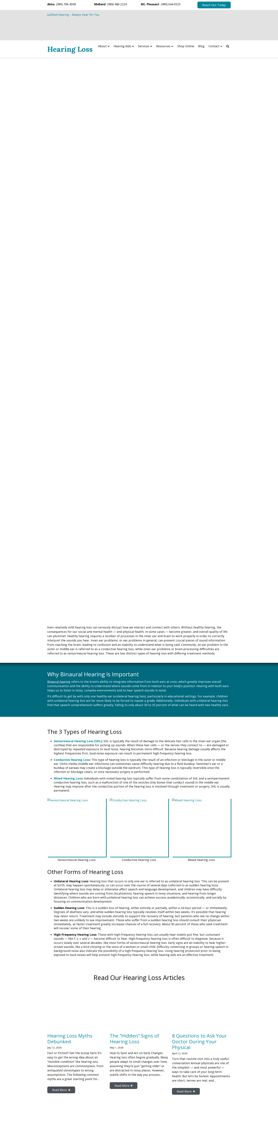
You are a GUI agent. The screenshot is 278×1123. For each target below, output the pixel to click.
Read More (59, 1090)
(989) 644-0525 (171, 4)
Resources (163, 46)
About (102, 46)
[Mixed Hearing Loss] (201, 827)
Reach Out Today (214, 5)
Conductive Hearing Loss (72, 760)
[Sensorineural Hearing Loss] (76, 827)
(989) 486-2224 (117, 4)
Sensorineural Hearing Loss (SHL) (78, 741)
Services (143, 46)
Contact (213, 46)
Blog (201, 46)
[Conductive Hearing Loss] (139, 827)
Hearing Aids (122, 46)
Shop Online (185, 46)
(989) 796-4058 (66, 4)
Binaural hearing (58, 682)
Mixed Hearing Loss (68, 778)
